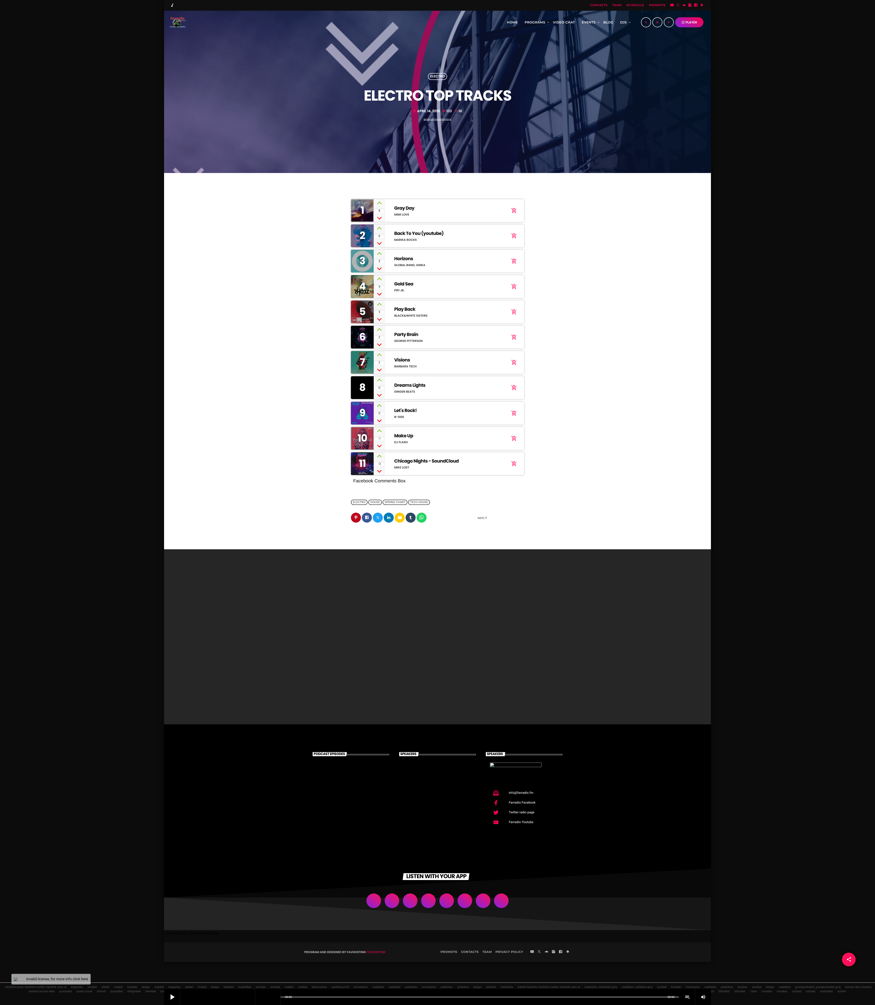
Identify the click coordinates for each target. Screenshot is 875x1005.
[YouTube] (672, 5)
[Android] (702, 5)
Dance (314, 671)
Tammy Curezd (438, 795)
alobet (106, 987)
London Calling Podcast (351, 771)
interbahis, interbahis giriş (600, 987)
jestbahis (463, 987)
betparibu (77, 987)
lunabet (662, 987)
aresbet (92, 987)
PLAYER (689, 22)
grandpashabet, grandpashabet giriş (818, 987)
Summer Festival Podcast (353, 795)
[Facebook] (696, 5)
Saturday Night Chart (514, 679)
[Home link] (177, 22)
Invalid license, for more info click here (57, 979)
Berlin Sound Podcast (358, 818)
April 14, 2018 (426, 111)
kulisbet (132, 987)
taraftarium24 (340, 987)
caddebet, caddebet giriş (637, 987)
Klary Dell (431, 818)
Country (407, 671)
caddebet (378, 987)
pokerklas (411, 987)
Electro (437, 76)
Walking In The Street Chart (429, 679)
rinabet (118, 987)
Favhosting (376, 952)
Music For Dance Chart (333, 679)
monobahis (360, 987)
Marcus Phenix (437, 771)
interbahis (507, 987)
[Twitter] (678, 5)
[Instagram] (690, 5)
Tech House (419, 502)
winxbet (260, 987)
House (375, 502)
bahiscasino (319, 987)
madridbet (244, 987)
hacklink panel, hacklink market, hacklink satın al (35, 987)
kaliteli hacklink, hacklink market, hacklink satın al (549, 987)
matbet (289, 987)
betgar (146, 987)
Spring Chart (395, 502)
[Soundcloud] (684, 5)
